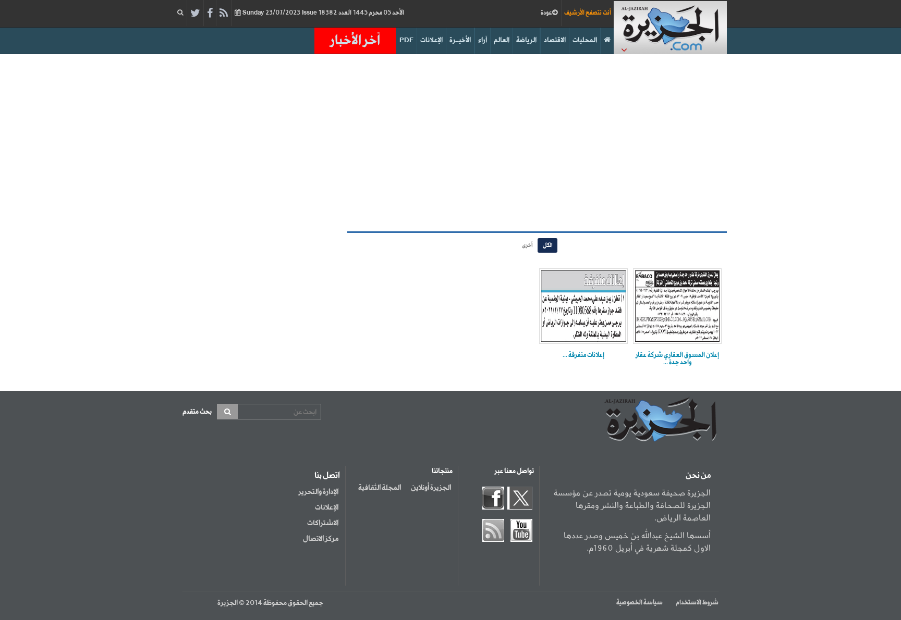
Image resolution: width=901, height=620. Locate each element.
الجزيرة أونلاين (431, 487)
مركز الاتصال (320, 538)
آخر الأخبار (355, 40)
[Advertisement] (450, 143)
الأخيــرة (460, 40)
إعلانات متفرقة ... (583, 355)
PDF (406, 40)
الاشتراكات (322, 523)
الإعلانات (431, 40)
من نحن (698, 476)
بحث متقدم (197, 411)
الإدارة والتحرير (318, 491)
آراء (482, 40)
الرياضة (526, 40)
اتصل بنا (327, 476)
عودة (546, 13)
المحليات (585, 40)
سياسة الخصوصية (639, 603)
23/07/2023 (322, 13)
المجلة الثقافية (379, 487)
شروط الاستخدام (697, 603)
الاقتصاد (555, 40)
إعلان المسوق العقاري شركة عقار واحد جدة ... (677, 359)
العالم (501, 40)
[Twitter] (195, 13)
